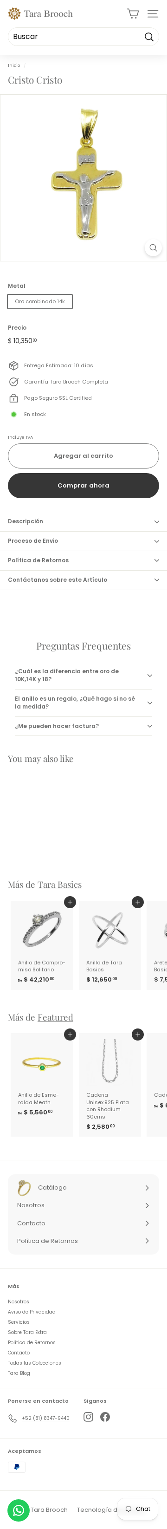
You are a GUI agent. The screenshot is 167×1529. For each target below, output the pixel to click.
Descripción (25, 521)
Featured (55, 1017)
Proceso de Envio (33, 541)
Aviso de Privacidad (32, 1311)
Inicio (14, 65)
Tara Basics (60, 884)
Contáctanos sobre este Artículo (57, 580)
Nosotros (18, 1301)
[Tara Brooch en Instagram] (88, 1417)
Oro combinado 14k (40, 301)
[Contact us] (18, 1510)
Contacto (19, 1352)
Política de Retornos (38, 560)
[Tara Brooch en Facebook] (105, 1417)
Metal (17, 286)
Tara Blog (19, 1373)
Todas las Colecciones (34, 1363)
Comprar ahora (83, 485)
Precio (17, 328)
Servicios (19, 1322)
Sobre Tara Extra (27, 1332)
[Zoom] (153, 247)
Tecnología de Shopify (111, 1509)
